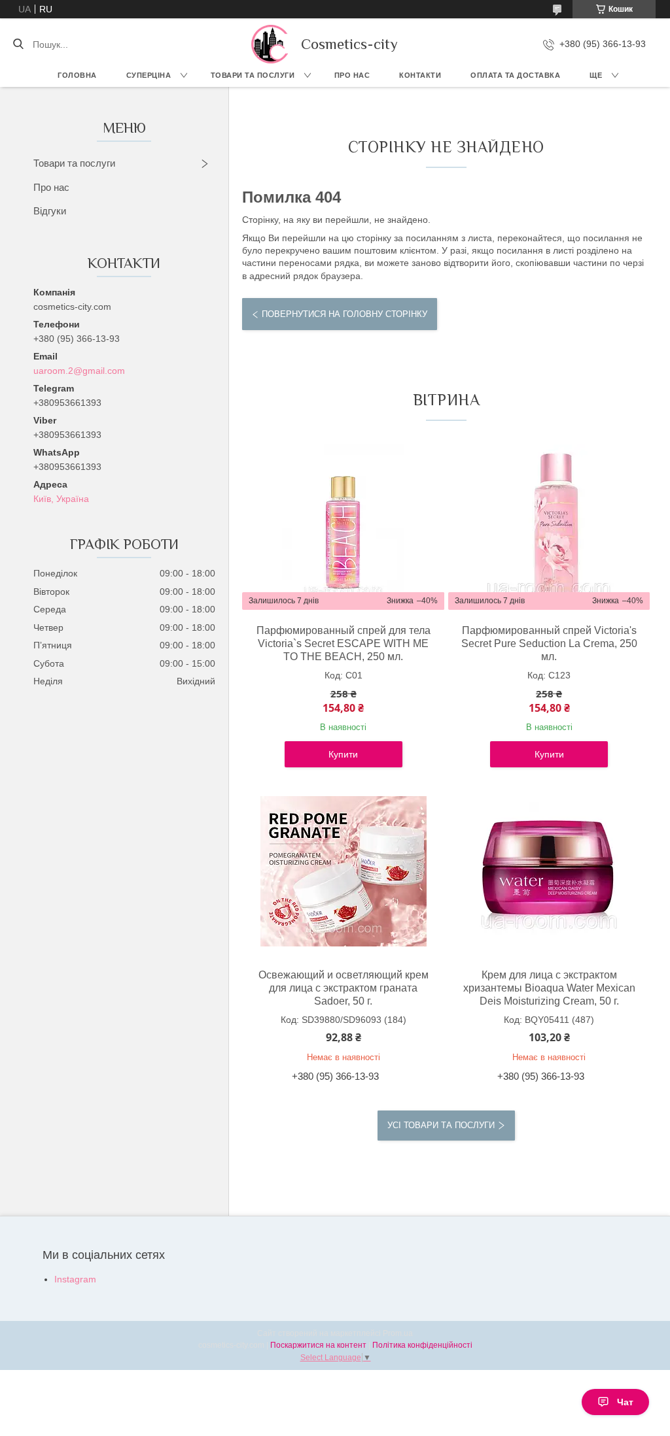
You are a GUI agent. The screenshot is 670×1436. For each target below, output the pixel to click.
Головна (77, 75)
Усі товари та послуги (441, 1125)
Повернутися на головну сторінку (344, 314)
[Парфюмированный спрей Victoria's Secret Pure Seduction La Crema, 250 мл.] (549, 527)
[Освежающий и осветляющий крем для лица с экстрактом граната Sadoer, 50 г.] (343, 871)
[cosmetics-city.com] (269, 44)
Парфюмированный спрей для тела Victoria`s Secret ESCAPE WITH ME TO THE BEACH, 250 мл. (343, 643)
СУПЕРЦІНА (148, 75)
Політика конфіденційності (422, 1345)
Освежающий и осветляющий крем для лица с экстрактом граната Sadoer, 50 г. (343, 988)
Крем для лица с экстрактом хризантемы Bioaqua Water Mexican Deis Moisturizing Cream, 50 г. (549, 988)
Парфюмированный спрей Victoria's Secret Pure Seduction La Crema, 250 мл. (549, 643)
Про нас (352, 75)
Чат (625, 1402)
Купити (343, 754)
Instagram (75, 1279)
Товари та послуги (253, 75)
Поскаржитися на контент (318, 1345)
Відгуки (49, 210)
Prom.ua (398, 1333)
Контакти (420, 75)
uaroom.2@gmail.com (79, 370)
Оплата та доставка (515, 75)
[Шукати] (18, 44)
